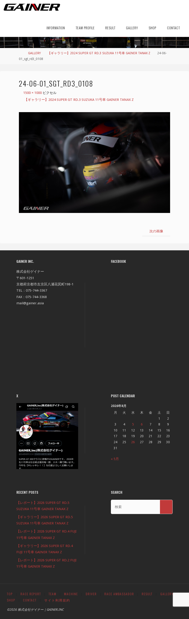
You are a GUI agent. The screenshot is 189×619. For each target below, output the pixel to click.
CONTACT (30, 600)
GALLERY (34, 53)
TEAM (52, 594)
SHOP (11, 600)
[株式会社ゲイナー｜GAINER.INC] (32, 7)
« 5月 (115, 459)
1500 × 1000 (33, 93)
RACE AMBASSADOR (119, 594)
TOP (10, 594)
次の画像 (156, 231)
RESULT (147, 594)
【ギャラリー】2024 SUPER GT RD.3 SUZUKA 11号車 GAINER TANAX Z (98, 53)
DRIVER (91, 594)
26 (133, 442)
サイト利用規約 (57, 600)
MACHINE (71, 594)
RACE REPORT (31, 594)
